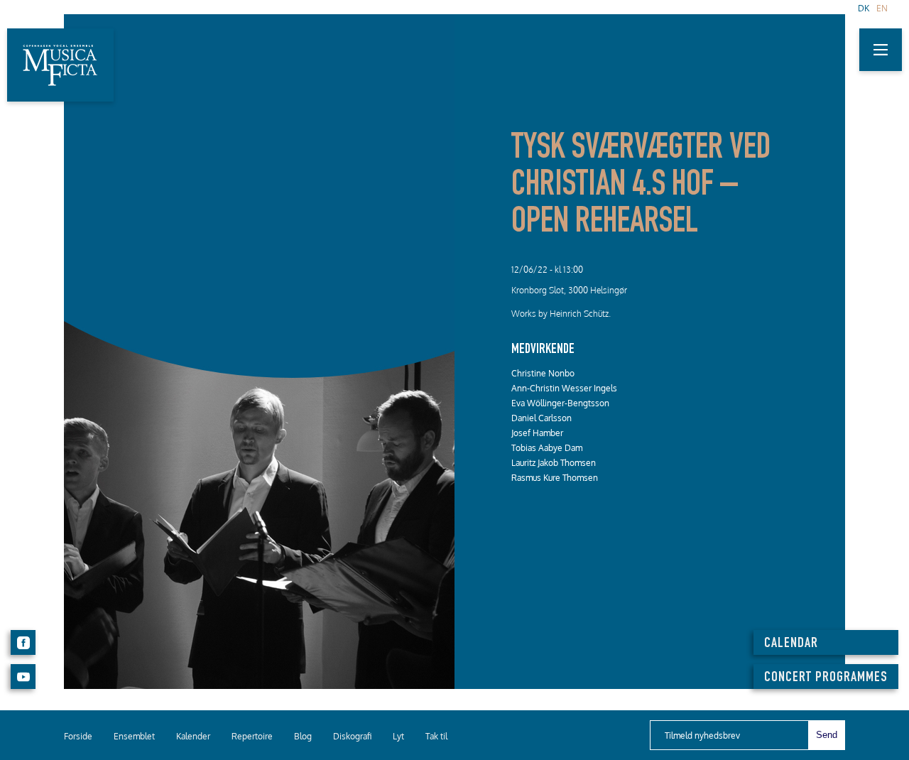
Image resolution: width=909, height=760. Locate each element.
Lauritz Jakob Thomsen (553, 462)
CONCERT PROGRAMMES (826, 678)
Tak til (436, 736)
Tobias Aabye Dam (546, 448)
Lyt (398, 736)
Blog (303, 736)
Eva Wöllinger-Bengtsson (560, 403)
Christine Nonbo (543, 373)
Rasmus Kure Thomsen (554, 477)
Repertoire (252, 736)
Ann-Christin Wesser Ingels (564, 388)
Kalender (193, 736)
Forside (78, 736)
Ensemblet (134, 736)
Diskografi (352, 736)
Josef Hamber (537, 433)
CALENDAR (791, 644)
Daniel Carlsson (541, 418)
